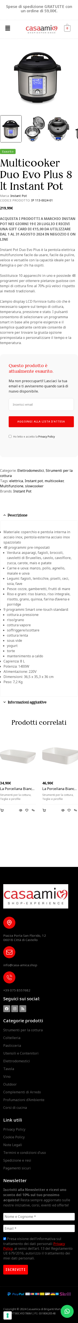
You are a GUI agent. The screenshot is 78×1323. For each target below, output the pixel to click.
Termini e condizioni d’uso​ (24, 1152)
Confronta (33, 810)
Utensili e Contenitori (21, 1053)
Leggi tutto (2, 810)
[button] (7, 28)
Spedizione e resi (17, 1160)
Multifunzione (11, 486)
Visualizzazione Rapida (20, 810)
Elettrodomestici (30, 470)
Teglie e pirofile (10, 799)
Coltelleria (11, 1037)
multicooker (54, 480)
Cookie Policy (14, 1137)
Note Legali (12, 1144)
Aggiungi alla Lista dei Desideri (26, 810)
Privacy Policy (46, 436)
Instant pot (34, 480)
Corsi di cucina (15, 1107)
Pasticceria (12, 1045)
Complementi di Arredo (22, 1092)
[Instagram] (14, 1008)
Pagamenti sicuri (17, 1168)
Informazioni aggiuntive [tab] (27, 702)
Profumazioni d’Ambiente (23, 1099)
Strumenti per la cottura (15, 795)
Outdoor (10, 1084)
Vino (7, 1076)
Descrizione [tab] (18, 515)
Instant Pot (18, 196)
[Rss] (22, 1008)
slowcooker (34, 486)
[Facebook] (6, 1008)
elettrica (16, 480)
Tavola (8, 1068)
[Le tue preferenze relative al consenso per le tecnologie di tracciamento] (7, 1315)
